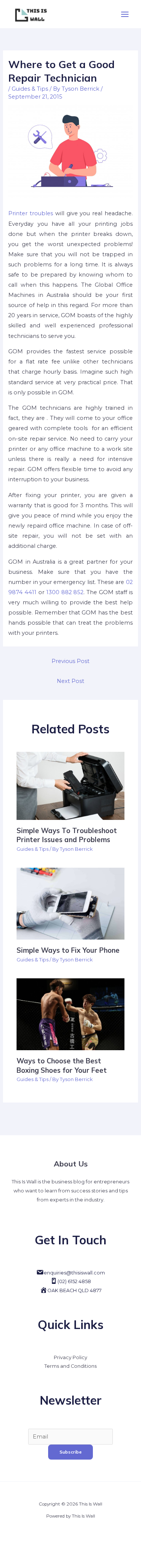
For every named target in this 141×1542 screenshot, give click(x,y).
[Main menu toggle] (124, 14)
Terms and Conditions (70, 1366)
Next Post (70, 681)
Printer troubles (30, 213)
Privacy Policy (70, 1357)
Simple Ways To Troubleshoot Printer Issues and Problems (67, 835)
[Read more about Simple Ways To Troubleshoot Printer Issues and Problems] (70, 785)
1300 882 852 (65, 592)
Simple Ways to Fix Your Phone (68, 950)
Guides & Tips (30, 88)
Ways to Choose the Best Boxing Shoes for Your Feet (62, 1065)
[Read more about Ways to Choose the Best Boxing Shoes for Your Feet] (70, 1013)
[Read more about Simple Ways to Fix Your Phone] (70, 903)
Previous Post (70, 661)
